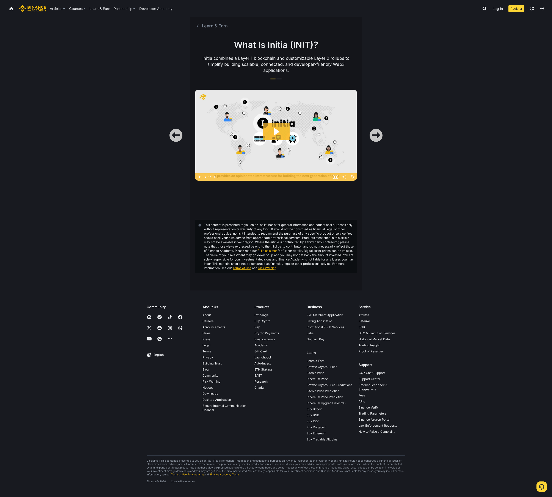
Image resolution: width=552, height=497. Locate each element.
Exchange (261, 315)
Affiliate (364, 315)
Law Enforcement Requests (378, 425)
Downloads (210, 393)
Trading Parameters (372, 413)
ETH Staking (263, 369)
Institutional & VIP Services (325, 327)
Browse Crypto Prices (322, 367)
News (206, 333)
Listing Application (319, 321)
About (206, 315)
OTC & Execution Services (377, 333)
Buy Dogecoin (316, 427)
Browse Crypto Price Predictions (329, 385)
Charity (259, 387)
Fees (362, 395)
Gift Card (260, 351)
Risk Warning (267, 268)
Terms (206, 351)
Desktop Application (216, 399)
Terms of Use (242, 268)
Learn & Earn (316, 361)
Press (206, 339)
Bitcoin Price (315, 373)
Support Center (369, 379)
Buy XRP (313, 421)
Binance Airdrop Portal (374, 419)
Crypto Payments (266, 333)
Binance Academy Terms (224, 474)
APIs (362, 401)
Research (261, 381)
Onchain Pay (316, 339)
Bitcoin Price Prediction (323, 391)
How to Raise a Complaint (377, 431)
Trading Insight (369, 345)
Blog (205, 369)
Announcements (213, 327)
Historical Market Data (374, 339)
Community (210, 375)
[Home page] (32, 8)
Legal (206, 345)
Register (516, 8)
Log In (498, 8)
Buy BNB (313, 415)
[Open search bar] (483, 9)
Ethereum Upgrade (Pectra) (326, 403)
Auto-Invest (262, 363)
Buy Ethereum (316, 433)
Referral (364, 321)
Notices (207, 387)
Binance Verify (369, 407)
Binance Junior (264, 339)
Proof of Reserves (371, 351)
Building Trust (212, 363)
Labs (310, 333)
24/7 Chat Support (372, 373)
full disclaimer (267, 250)
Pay (257, 327)
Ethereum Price (317, 379)
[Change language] (532, 9)
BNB (362, 327)
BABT (258, 375)
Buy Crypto (262, 321)
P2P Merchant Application (325, 315)
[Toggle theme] (542, 8)
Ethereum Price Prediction (325, 397)
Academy (261, 345)
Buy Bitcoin (314, 409)
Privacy (207, 357)
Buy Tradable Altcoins (322, 439)
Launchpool (262, 357)
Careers (207, 321)
